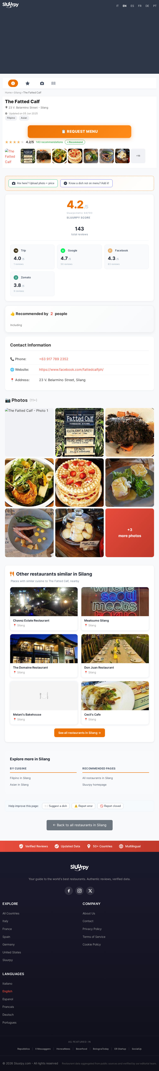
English (7, 991)
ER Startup (120, 1048)
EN (124, 5)
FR (139, 5)
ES (132, 5)
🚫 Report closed (110, 806)
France (7, 929)
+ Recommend (75, 142)
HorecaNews (63, 1048)
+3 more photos (129, 533)
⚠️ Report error (83, 806)
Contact (88, 921)
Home (8, 92)
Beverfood (81, 1048)
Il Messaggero (43, 1048)
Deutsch (8, 1014)
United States (11, 952)
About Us (89, 913)
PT (155, 5)
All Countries (10, 913)
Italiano (7, 983)
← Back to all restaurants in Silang (79, 825)
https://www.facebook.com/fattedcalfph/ (71, 369)
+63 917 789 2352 (53, 359)
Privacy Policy (92, 929)
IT (117, 5)
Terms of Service (94, 936)
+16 (138, 155)
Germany (8, 944)
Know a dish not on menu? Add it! (89, 183)
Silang (17, 92)
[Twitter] (90, 891)
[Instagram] (79, 891)
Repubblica (23, 1048)
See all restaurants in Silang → (79, 732)
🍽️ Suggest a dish (56, 806)
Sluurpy (7, 960)
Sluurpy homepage (94, 784)
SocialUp (137, 1048)
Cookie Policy (92, 944)
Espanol (7, 999)
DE (147, 5)
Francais (8, 1006)
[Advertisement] (79, 41)
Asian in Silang (19, 784)
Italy (5, 921)
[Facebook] (69, 891)
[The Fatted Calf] (12, 156)
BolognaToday (101, 1048)
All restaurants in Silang (97, 778)
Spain (6, 936)
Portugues (9, 1022)
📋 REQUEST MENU (79, 131)
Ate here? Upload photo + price (35, 183)
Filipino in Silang (20, 778)
